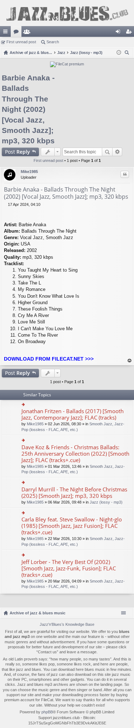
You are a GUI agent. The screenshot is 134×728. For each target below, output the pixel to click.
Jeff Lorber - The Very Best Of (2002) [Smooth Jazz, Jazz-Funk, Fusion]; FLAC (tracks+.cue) (68, 568)
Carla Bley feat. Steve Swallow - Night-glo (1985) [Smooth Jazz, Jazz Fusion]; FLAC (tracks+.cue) (71, 526)
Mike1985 (29, 171)
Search (52, 42)
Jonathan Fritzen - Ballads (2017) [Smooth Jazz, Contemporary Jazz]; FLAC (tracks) (72, 414)
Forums (17, 33)
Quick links (7, 33)
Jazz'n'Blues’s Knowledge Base (67, 624)
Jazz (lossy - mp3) (106, 502)
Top (130, 360)
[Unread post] (6, 204)
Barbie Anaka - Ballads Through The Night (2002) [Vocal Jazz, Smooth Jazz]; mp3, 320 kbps (28, 109)
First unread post (21, 42)
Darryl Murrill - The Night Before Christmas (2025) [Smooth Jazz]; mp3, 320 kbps (74, 492)
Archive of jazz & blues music (37, 613)
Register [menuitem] (130, 33)
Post (17, 151)
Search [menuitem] (127, 53)
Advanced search (117, 152)
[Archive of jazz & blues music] (67, 13)
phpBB (47, 712)
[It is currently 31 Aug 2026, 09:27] (118, 52)
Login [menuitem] (119, 33)
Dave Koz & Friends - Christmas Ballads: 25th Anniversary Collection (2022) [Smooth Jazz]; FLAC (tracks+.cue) (75, 454)
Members (28, 33)
